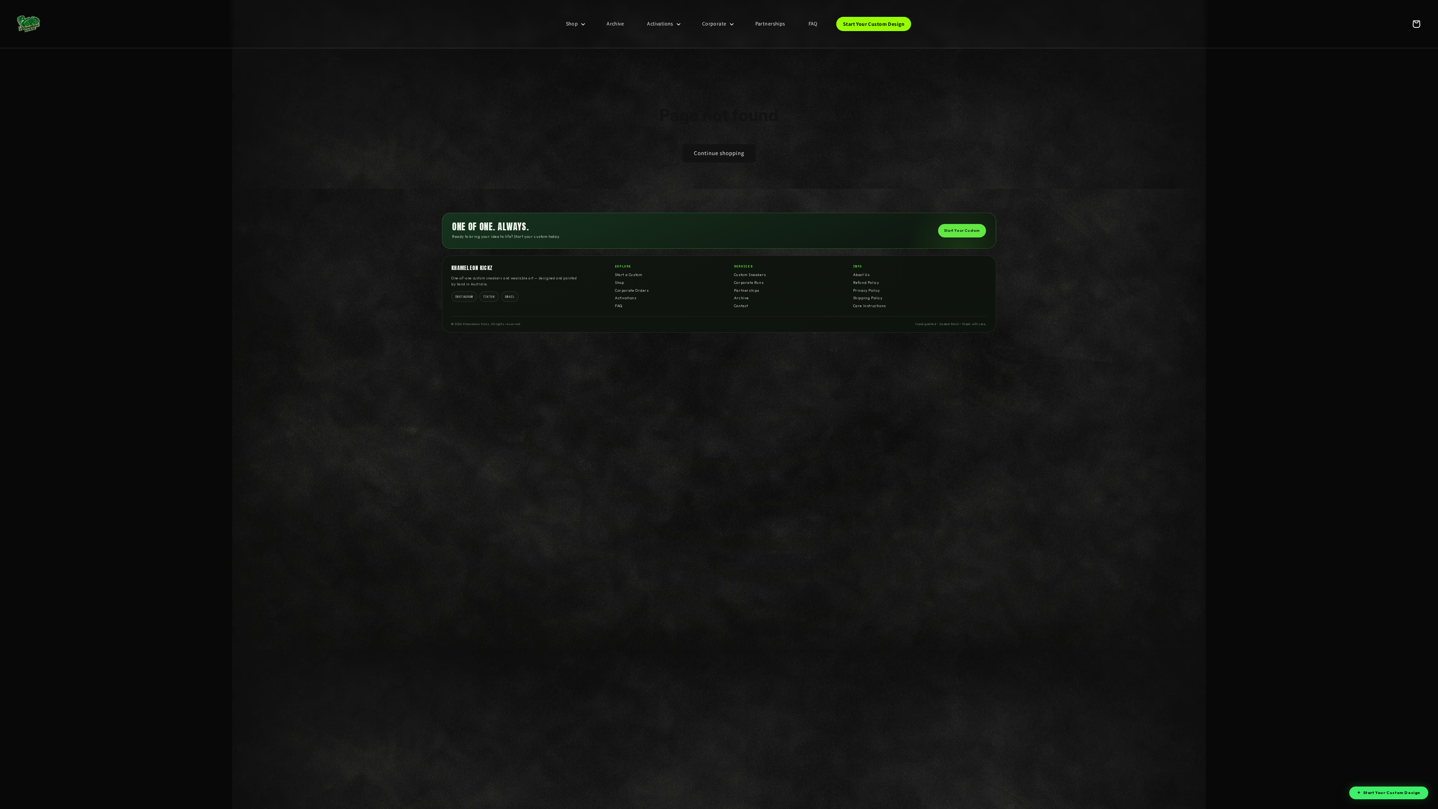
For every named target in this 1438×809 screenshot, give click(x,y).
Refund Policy (866, 282)
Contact (741, 305)
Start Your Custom (962, 230)
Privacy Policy (866, 290)
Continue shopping (719, 153)
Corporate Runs (749, 282)
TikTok (489, 296)
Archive (741, 298)
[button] (574, 23)
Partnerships (746, 290)
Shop (619, 282)
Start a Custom (628, 274)
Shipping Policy (868, 298)
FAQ (619, 305)
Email (510, 296)
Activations (626, 298)
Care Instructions (869, 305)
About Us (861, 274)
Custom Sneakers (750, 274)
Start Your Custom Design (1388, 792)
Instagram (464, 296)
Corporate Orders (632, 290)
